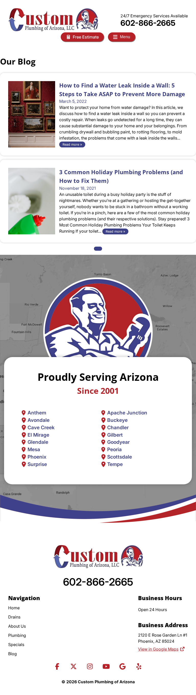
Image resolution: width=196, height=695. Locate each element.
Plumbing (17, 635)
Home (14, 607)
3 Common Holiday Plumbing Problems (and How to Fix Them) (121, 176)
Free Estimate (86, 37)
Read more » (72, 144)
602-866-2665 (147, 23)
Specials (16, 644)
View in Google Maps (158, 649)
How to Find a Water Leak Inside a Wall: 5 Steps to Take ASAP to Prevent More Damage (122, 89)
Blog (12, 653)
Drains (14, 617)
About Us (17, 626)
